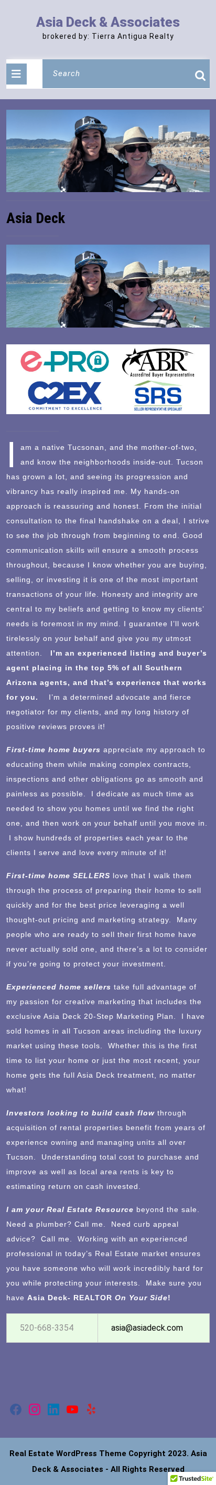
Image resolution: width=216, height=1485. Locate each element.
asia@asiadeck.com (147, 1328)
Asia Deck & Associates (108, 22)
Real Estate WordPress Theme (67, 1453)
